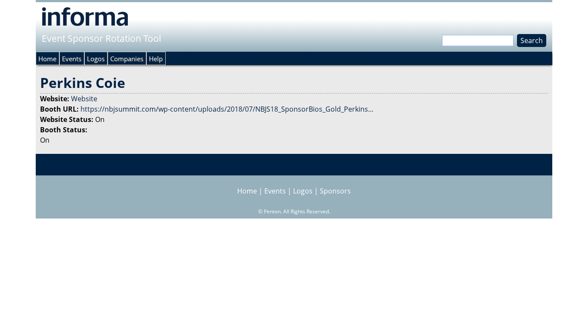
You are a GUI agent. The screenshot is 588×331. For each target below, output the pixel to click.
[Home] (85, 16)
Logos (96, 58)
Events (71, 58)
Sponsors (335, 191)
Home (47, 58)
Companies (126, 58)
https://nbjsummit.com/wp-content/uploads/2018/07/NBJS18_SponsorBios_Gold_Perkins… (227, 109)
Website (84, 98)
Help (156, 58)
